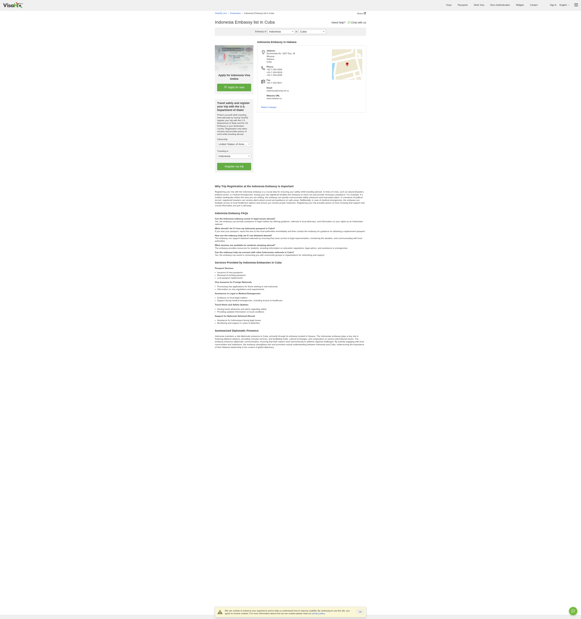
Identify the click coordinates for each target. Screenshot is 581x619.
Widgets (520, 5)
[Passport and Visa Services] (13, 5)
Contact (534, 5)
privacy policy (318, 613)
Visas (449, 5)
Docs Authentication (500, 5)
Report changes (268, 107)
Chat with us (358, 22)
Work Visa (479, 5)
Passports (463, 5)
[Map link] (347, 64)
